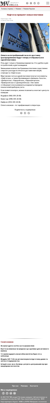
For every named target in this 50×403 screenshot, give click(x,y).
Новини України (29, 9)
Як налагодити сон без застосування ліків (17, 346)
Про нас (15, 386)
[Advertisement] (25, 229)
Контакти (34, 386)
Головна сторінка (7, 9)
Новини (18, 9)
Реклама (24, 386)
